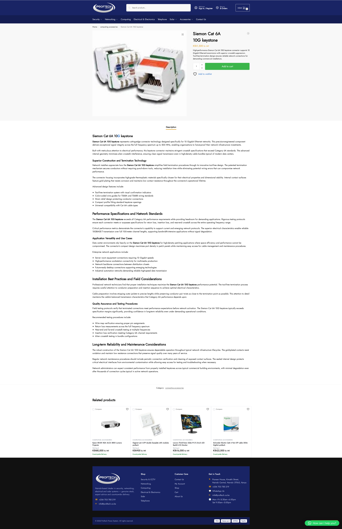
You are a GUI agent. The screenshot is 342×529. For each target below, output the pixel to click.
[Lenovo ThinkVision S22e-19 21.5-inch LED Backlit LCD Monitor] (191, 424)
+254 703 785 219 (107, 499)
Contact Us (179, 479)
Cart (176, 492)
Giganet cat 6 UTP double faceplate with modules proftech (151, 444)
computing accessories (109, 27)
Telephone (145, 500)
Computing (146, 487)
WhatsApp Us (218, 491)
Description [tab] (171, 127)
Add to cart (227, 66)
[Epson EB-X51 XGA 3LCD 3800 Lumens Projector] (110, 424)
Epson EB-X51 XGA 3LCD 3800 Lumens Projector (107, 444)
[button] (243, 7)
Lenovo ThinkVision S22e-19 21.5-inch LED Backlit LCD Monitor (189, 444)
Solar (143, 496)
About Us (179, 496)
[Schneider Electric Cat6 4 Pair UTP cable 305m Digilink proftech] (231, 424)
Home (94, 27)
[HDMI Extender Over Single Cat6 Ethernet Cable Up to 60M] (248, 33)
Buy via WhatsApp (112, 454)
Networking (146, 483)
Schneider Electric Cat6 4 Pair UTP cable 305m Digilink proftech (230, 444)
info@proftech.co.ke (107, 503)
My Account (180, 483)
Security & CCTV (148, 479)
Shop (177, 487)
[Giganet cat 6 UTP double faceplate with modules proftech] (151, 424)
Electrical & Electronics (150, 492)
